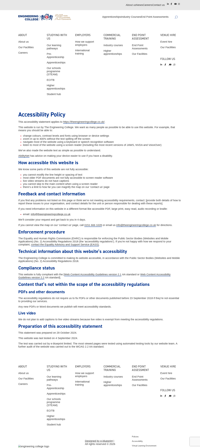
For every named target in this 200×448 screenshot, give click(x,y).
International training (82, 52)
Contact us (158, 5)
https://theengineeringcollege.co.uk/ (84, 121)
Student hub (54, 94)
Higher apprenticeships (56, 87)
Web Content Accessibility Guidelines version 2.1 (92, 274)
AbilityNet (23, 155)
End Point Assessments (155, 16)
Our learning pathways (54, 47)
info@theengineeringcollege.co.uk (50, 214)
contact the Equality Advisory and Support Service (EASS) (65, 244)
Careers (147, 5)
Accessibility (137, 441)
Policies (135, 437)
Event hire (166, 41)
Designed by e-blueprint (99, 441)
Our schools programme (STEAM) (54, 71)
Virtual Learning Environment (144, 446)
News (139, 5)
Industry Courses (131, 16)
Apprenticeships (111, 16)
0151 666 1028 (93, 225)
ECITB (50, 79)
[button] (180, 17)
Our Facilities (26, 47)
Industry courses (113, 45)
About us (131, 5)
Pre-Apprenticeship (55, 55)
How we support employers (84, 43)
